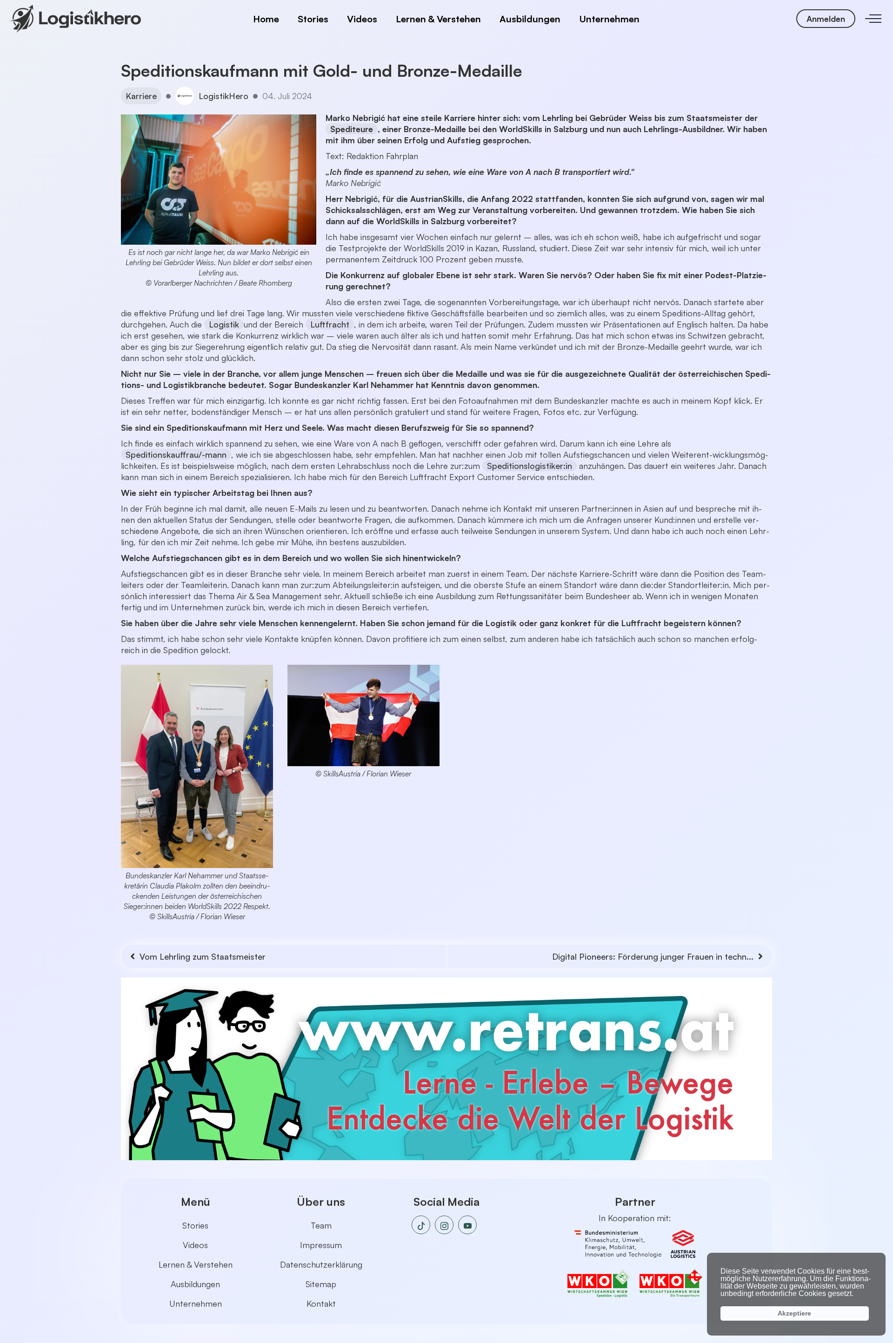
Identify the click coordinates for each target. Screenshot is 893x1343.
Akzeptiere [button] (794, 1313)
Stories (313, 19)
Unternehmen (609, 19)
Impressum (321, 1245)
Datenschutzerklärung (321, 1264)
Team (321, 1225)
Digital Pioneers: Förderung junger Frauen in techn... (652, 956)
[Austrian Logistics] (683, 1244)
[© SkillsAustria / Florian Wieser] (363, 715)
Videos (362, 19)
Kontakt (321, 1303)
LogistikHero (223, 96)
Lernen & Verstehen (438, 19)
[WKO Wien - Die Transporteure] (671, 1283)
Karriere (141, 96)
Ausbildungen (530, 19)
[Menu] (873, 19)
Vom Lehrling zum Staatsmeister (203, 956)
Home (266, 19)
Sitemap (321, 1284)
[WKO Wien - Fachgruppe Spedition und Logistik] (603, 1283)
